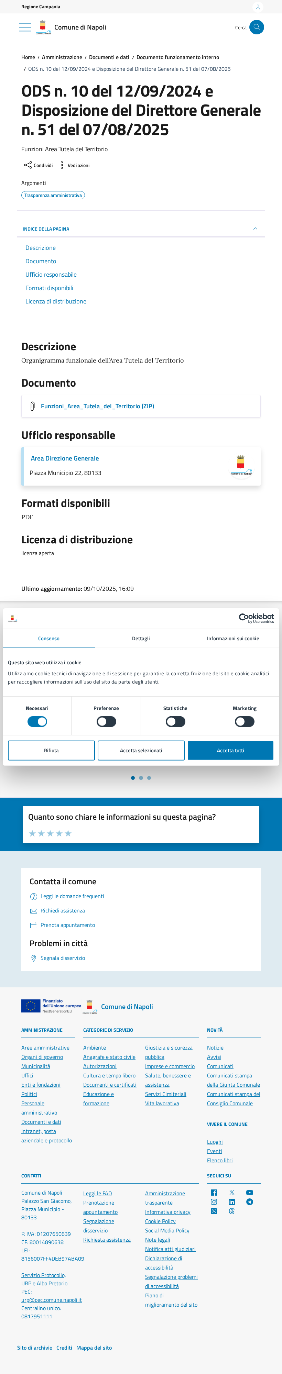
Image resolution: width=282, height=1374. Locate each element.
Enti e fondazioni (41, 1085)
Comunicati (220, 1066)
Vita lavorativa (162, 1103)
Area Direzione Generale (65, 458)
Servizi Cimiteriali (165, 1094)
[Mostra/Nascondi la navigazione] (25, 27)
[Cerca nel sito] (256, 27)
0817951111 (36, 1316)
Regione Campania (40, 6)
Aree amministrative (45, 1047)
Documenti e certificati (110, 1085)
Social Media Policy (167, 1230)
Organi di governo (42, 1057)
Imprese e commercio (170, 1066)
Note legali (157, 1240)
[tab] (133, 778)
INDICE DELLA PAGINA (46, 228)
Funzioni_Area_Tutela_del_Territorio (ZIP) (97, 406)
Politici (29, 1094)
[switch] (106, 721)
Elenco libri (220, 1160)
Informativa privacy (168, 1212)
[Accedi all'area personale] (257, 7)
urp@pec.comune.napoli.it (51, 1300)
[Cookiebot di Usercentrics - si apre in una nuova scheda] (244, 618)
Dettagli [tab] (141, 638)
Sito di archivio (34, 1347)
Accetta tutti (230, 750)
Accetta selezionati (141, 750)
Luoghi (215, 1142)
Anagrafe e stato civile (109, 1057)
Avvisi (214, 1057)
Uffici (27, 1075)
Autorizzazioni (100, 1066)
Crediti (64, 1347)
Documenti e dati (41, 1122)
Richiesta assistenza (107, 1240)
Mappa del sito (94, 1347)
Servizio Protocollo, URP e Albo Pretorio (44, 1279)
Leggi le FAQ (97, 1193)
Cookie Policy (160, 1221)
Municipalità (35, 1066)
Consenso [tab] (49, 638)
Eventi (214, 1151)
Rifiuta (51, 750)
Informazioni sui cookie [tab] (233, 638)
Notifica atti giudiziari (170, 1249)
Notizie (215, 1047)
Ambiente (94, 1047)
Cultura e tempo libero (109, 1075)
